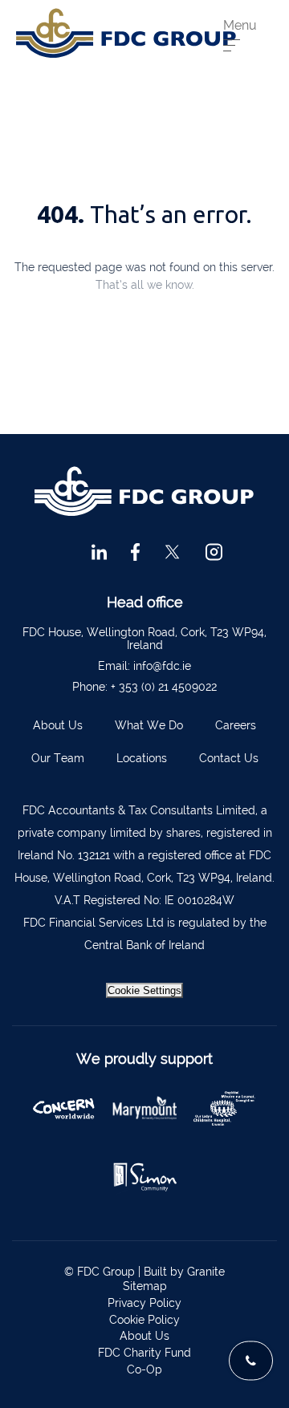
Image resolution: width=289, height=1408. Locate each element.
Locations (141, 758)
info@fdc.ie (162, 665)
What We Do (149, 725)
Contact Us (228, 758)
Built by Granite (184, 1271)
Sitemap (145, 1286)
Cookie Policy (144, 1319)
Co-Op (144, 1369)
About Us (58, 725)
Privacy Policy (144, 1302)
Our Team (57, 758)
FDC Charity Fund (144, 1352)
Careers (235, 725)
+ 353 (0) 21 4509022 (164, 686)
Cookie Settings (144, 990)
